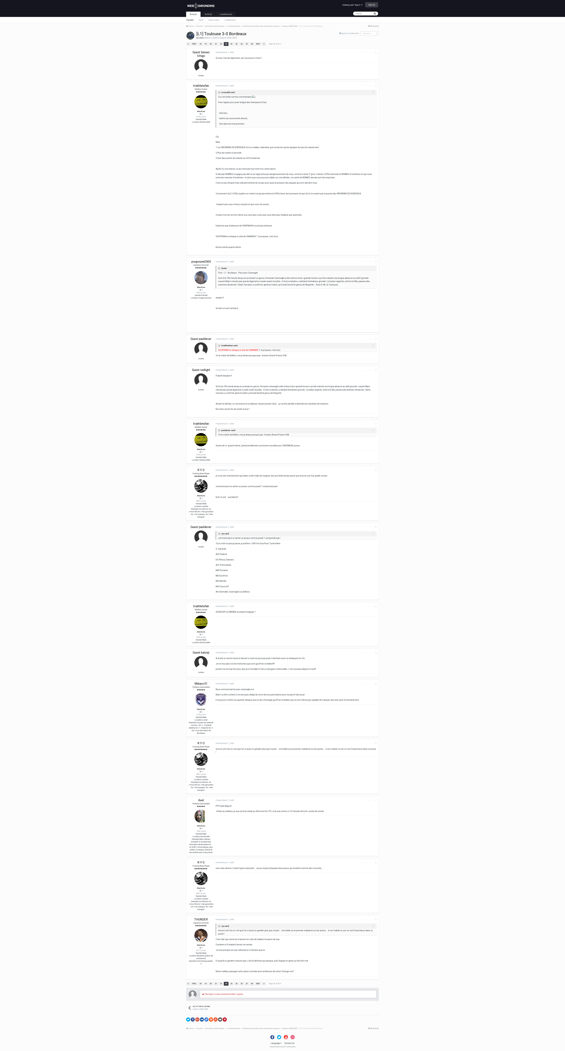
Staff (201, 20)
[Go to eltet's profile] (190, 36)
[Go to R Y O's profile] (201, 486)
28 (252, 44)
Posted (225, 52)
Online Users (213, 20)
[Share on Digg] (202, 1019)
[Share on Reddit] (211, 1019)
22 (221, 44)
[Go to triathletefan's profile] (201, 101)
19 (205, 44)
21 (216, 44)
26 (241, 44)
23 (226, 44)
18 (200, 44)
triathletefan (201, 85)
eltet (201, 38)
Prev (194, 44)
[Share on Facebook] (193, 1019)
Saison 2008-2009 (228, 38)
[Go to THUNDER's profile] (201, 935)
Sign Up (371, 5)
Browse (193, 14)
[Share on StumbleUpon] (215, 1019)
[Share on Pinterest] (225, 1019)
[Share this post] (376, 52)
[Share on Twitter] (188, 1019)
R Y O (201, 470)
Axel (201, 800)
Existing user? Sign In (352, 5)
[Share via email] (220, 1019)
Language (275, 1043)
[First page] (188, 44)
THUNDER (201, 919)
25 (236, 44)
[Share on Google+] (197, 1019)
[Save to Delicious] (206, 1019)
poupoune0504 (201, 261)
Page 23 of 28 (274, 44)
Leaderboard (230, 20)
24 (231, 44)
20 (211, 44)
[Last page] (264, 44)
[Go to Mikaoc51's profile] (201, 699)
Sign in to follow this (350, 33)
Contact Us (289, 1043)
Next (258, 44)
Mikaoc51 (201, 683)
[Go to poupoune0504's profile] (201, 277)
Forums (190, 20)
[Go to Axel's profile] (201, 816)
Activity (208, 14)
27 (247, 44)
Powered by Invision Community (282, 1047)
